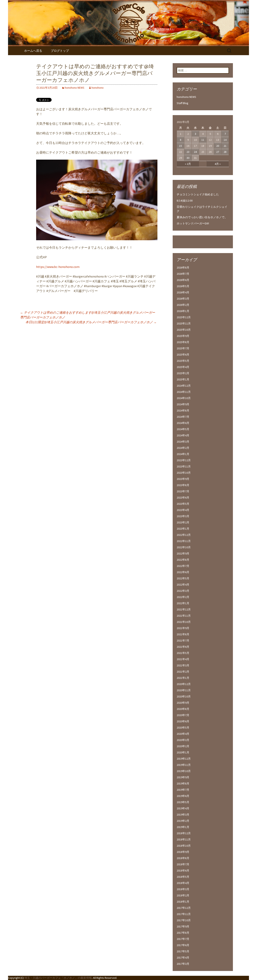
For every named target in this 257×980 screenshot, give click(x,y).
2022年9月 (183, 553)
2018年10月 (184, 845)
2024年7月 (183, 417)
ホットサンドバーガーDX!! (193, 223)
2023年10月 (184, 472)
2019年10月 (184, 771)
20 (217, 146)
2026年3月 (183, 298)
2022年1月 (183, 603)
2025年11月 (184, 323)
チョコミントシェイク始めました (198, 194)
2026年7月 (183, 274)
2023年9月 (183, 479)
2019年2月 (183, 821)
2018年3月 (183, 889)
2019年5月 (183, 802)
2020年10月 (184, 696)
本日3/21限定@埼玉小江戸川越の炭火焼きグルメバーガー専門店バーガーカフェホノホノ (91, 322)
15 (180, 146)
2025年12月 (184, 317)
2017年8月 (183, 932)
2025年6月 (183, 354)
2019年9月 (183, 777)
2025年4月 (183, 367)
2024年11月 (184, 392)
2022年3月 (183, 591)
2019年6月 (183, 796)
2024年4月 (183, 435)
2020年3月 (183, 740)
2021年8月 (183, 634)
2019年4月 (183, 808)
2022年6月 (183, 572)
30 (188, 158)
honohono (98, 87)
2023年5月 (183, 504)
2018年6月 (183, 870)
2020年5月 (183, 727)
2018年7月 (183, 864)
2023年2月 (183, 522)
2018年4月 (183, 883)
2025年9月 (183, 336)
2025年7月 (183, 348)
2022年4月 (183, 584)
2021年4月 (183, 659)
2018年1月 (183, 901)
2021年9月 (183, 628)
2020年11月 (184, 690)
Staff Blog (182, 103)
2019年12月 (184, 758)
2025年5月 (183, 361)
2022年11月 (184, 541)
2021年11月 (184, 615)
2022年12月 (184, 535)
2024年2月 (183, 448)
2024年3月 (183, 441)
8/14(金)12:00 (185, 200)
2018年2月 (183, 895)
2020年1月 (183, 752)
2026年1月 (183, 311)
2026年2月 (183, 305)
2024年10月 (184, 398)
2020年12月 (184, 684)
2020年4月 (183, 734)
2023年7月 (183, 491)
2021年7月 (183, 640)
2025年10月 (184, 329)
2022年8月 (183, 559)
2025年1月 (183, 379)
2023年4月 (183, 510)
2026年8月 (183, 267)
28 (225, 152)
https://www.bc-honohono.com (58, 267)
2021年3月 (183, 665)
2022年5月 (183, 578)
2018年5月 (183, 877)
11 (202, 140)
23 (188, 152)
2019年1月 (183, 827)
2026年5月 (183, 286)
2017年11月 (184, 914)
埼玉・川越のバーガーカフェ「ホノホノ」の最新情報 (58, 978)
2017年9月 (183, 926)
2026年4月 (183, 292)
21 (225, 146)
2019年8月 (183, 783)
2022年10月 (184, 547)
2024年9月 (183, 404)
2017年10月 (184, 920)
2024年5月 (183, 429)
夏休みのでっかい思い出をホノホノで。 (202, 217)
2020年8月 (183, 709)
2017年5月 (183, 951)
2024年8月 (183, 410)
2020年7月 (183, 715)
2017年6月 (183, 945)
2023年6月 (183, 497)
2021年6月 (183, 647)
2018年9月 (183, 852)
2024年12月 (184, 385)
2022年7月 (183, 566)
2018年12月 (184, 833)
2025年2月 (183, 373)
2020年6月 (183, 721)
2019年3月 (183, 814)
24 (195, 152)
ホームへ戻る (33, 51)
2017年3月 (183, 964)
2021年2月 (183, 671)
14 (225, 140)
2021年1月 (183, 678)
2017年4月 (183, 957)
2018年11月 (184, 839)
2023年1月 (183, 528)
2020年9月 (183, 702)
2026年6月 (183, 280)
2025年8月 (183, 342)
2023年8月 (183, 485)
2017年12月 (184, 908)
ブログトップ (60, 51)
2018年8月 (183, 858)
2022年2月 (183, 597)
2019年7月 (183, 789)
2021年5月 (183, 653)
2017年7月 (183, 939)
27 (217, 152)
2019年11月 (184, 765)
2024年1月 (183, 454)
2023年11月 (184, 466)
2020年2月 (183, 746)
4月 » (218, 164)
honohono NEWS (74, 87)
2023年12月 (184, 460)
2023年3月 (183, 516)
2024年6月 (183, 423)
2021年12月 (184, 609)
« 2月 (188, 164)
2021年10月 (184, 622)
